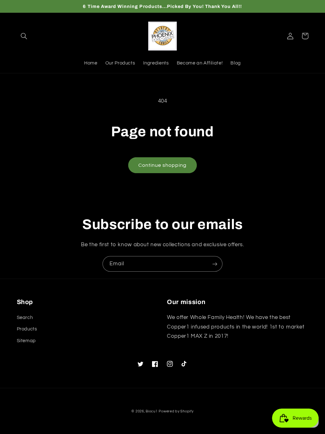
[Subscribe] (215, 264)
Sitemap (26, 340)
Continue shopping (162, 165)
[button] (24, 36)
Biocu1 (151, 411)
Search (25, 317)
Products (27, 329)
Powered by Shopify (176, 411)
